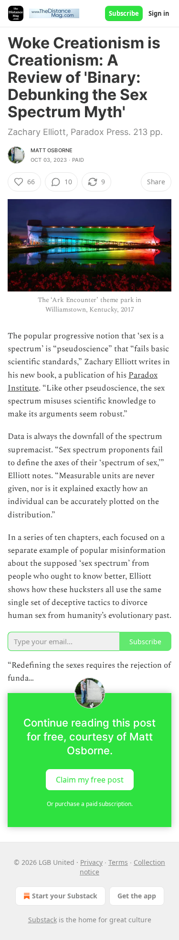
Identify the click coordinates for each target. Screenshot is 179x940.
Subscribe (124, 13)
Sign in (158, 13)
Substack (42, 919)
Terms (118, 862)
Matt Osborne (52, 150)
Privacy (91, 862)
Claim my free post (90, 779)
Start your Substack (64, 895)
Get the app (136, 895)
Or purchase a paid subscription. (90, 804)
